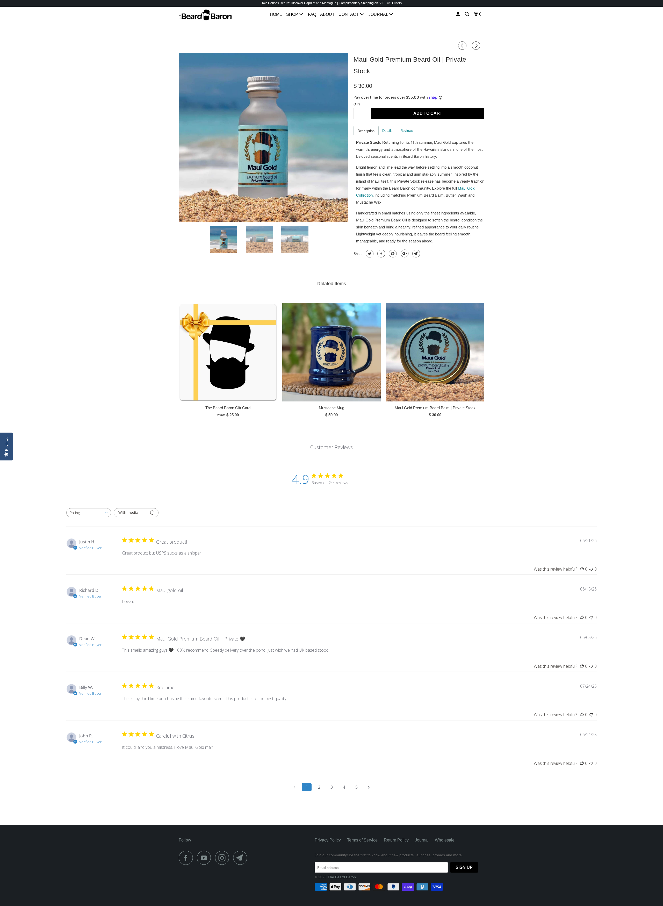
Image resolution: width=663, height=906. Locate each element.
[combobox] (88, 512)
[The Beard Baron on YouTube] (205, 858)
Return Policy (396, 840)
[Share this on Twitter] (368, 253)
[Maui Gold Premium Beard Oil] (263, 137)
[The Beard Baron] (205, 15)
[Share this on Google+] (403, 253)
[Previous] (463, 45)
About (327, 14)
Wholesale (445, 840)
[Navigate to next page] (369, 787)
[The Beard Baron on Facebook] (187, 858)
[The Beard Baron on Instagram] (223, 858)
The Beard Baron (342, 877)
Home (276, 14)
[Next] (477, 45)
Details (387, 131)
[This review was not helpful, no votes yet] (591, 569)
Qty (357, 104)
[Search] (467, 14)
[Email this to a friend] (415, 253)
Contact (349, 14)
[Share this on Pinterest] (392, 253)
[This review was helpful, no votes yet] (582, 569)
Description (366, 131)
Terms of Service (362, 840)
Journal (379, 14)
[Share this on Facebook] (380, 253)
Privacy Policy (328, 840)
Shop (292, 14)
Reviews (406, 131)
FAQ (312, 14)
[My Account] (458, 14)
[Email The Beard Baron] (241, 858)
